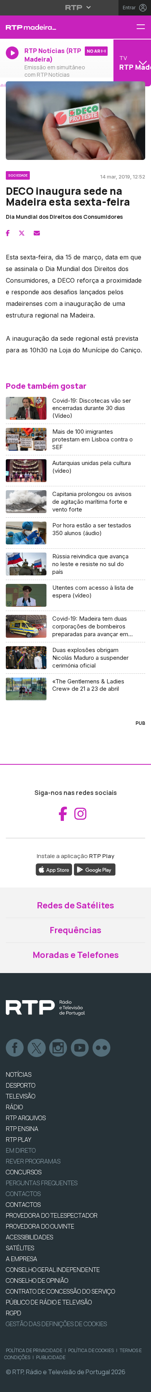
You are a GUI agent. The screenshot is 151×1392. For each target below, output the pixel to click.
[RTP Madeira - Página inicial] (50, 27)
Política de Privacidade (34, 1350)
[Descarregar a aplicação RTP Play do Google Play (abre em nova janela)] (95, 869)
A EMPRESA (21, 1259)
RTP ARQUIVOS (26, 1118)
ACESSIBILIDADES (29, 1237)
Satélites (20, 1248)
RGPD (13, 1313)
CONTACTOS (23, 1204)
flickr (102, 1048)
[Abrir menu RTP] (76, 7)
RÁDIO (14, 1107)
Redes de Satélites (75, 905)
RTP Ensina (22, 1128)
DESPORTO (20, 1085)
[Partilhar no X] (22, 233)
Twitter (36, 1048)
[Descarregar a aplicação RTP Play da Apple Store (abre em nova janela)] (54, 869)
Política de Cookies (91, 1350)
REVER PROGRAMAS (33, 1161)
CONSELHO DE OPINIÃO (37, 1280)
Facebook (15, 1048)
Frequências (75, 930)
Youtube (80, 1048)
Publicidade (50, 1357)
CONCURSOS (23, 1172)
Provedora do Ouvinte (40, 1226)
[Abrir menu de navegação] (143, 27)
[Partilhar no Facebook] (8, 233)
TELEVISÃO (20, 1096)
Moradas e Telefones (76, 955)
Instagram (58, 1048)
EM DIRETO (21, 1150)
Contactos (23, 1193)
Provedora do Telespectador (52, 1215)
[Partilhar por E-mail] (37, 233)
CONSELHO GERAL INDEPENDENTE (53, 1269)
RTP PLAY (18, 1139)
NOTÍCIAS (18, 1074)
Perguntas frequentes (41, 1183)
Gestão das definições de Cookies (56, 1324)
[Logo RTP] (45, 1008)
